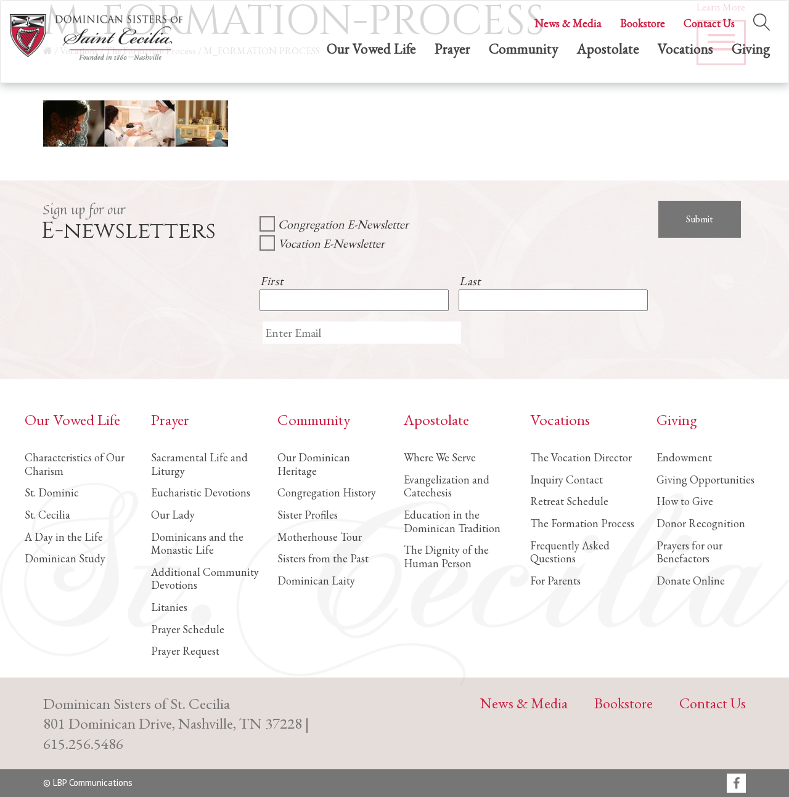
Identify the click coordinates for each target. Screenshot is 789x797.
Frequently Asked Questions (570, 552)
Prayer (452, 48)
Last (470, 281)
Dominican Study (65, 558)
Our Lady (173, 515)
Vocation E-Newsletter (331, 243)
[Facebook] (736, 784)
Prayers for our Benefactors (689, 552)
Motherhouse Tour (319, 537)
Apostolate (608, 48)
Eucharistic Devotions (200, 492)
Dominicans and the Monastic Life (197, 543)
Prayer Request (185, 651)
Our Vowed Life (371, 48)
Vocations (685, 48)
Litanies (169, 607)
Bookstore (642, 23)
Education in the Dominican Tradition (452, 521)
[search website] (761, 19)
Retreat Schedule (569, 501)
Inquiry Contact (566, 479)
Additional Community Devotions (205, 579)
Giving (751, 48)
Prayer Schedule (187, 629)
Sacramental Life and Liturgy (199, 464)
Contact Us (709, 23)
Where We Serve (440, 457)
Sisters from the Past (323, 558)
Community (523, 48)
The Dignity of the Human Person (446, 556)
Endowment (684, 457)
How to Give (684, 501)
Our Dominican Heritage (313, 464)
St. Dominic (52, 492)
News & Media (568, 23)
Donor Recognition (700, 523)
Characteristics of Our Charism (75, 464)
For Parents (555, 580)
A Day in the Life (64, 537)
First (271, 281)
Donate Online (690, 580)
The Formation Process (582, 523)
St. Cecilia (47, 515)
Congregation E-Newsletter (343, 224)
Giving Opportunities (705, 479)
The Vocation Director (581, 457)
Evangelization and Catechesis (446, 486)
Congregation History (326, 492)
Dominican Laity (316, 580)
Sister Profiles (307, 515)
